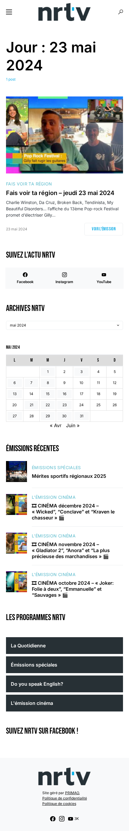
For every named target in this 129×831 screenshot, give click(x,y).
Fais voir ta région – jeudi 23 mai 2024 (60, 193)
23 (64, 405)
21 (31, 405)
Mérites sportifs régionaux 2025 (69, 476)
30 (64, 416)
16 (64, 394)
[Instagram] (61, 818)
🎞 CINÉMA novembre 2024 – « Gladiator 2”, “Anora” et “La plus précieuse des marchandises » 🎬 (71, 550)
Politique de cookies (59, 803)
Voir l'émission (104, 229)
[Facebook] (53, 818)
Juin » (73, 425)
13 (14, 394)
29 (48, 416)
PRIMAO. (72, 793)
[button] (9, 12)
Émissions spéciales (56, 467)
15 (48, 394)
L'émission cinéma (54, 497)
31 (81, 416)
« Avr (56, 425)
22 (48, 405)
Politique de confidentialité (64, 798)
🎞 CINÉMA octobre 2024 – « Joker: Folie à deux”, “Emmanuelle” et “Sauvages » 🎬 (73, 589)
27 (15, 416)
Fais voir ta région (29, 183)
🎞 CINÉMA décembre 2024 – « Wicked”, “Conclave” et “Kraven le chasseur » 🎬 (73, 512)
